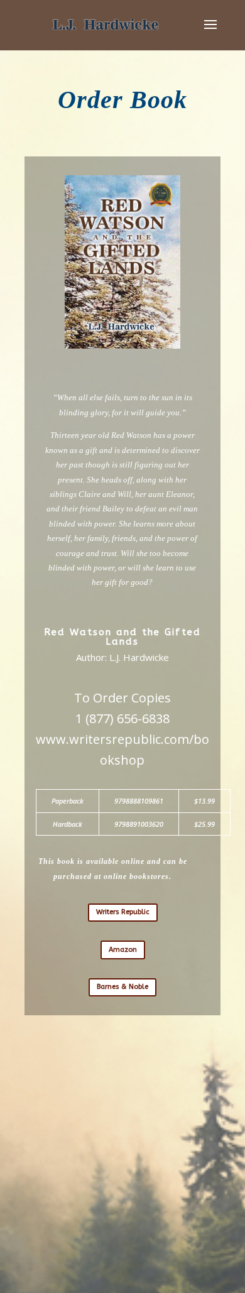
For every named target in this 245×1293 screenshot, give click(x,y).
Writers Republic (123, 912)
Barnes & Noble (122, 987)
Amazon (123, 950)
